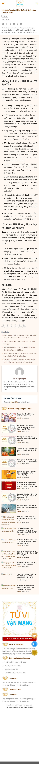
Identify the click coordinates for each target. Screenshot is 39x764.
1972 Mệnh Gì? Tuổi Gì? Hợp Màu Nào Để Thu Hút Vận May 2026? (26, 518)
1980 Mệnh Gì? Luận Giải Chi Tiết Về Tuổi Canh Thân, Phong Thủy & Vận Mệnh (26, 576)
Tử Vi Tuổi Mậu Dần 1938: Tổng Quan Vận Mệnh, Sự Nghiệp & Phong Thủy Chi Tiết (27, 530)
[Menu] (3, 3)
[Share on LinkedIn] (21, 24)
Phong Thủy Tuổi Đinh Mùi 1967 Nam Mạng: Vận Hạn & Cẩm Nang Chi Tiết (26, 427)
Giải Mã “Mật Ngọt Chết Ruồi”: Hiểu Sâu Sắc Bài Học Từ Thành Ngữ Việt (27, 473)
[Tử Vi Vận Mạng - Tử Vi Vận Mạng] (19, 3)
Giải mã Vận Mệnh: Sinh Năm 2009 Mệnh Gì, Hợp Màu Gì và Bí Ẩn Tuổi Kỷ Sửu (27, 553)
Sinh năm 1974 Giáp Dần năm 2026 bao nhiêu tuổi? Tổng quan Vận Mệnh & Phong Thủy (27, 484)
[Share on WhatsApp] (3, 24)
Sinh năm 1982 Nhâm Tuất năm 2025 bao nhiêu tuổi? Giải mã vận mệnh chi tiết (27, 541)
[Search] (37, 3)
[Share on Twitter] (10, 24)
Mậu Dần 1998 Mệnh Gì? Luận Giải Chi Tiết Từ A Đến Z (26, 563)
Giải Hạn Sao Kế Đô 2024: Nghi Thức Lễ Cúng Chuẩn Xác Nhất (27, 460)
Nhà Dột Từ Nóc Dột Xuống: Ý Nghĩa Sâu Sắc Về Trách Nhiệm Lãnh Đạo (27, 438)
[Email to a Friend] (14, 24)
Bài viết (5, 16)
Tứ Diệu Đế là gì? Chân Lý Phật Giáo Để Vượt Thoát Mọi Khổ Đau (27, 450)
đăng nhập (14, 402)
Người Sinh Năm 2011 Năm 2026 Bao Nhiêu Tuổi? (25, 415)
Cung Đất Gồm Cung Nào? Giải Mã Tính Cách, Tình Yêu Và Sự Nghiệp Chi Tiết (27, 496)
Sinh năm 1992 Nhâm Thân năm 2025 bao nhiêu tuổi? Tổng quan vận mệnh (25, 587)
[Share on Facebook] (6, 24)
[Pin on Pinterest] (17, 24)
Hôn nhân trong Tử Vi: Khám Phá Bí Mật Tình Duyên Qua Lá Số (27, 507)
